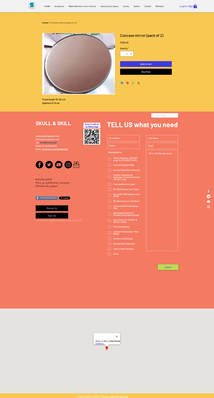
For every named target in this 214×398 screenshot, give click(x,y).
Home (45, 22)
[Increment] (131, 53)
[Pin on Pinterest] (127, 83)
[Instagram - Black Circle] (68, 164)
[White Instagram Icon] (208, 207)
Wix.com (124, 396)
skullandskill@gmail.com (47, 136)
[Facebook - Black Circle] (39, 164)
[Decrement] (122, 53)
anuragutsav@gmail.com (47, 139)
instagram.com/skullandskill (55, 149)
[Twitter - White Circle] (208, 196)
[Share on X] (138, 83)
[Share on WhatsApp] (133, 83)
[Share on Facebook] (122, 83)
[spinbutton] (126, 53)
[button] (59, 6)
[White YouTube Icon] (208, 201)
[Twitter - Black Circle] (49, 164)
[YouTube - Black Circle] (58, 164)
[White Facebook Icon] (208, 191)
